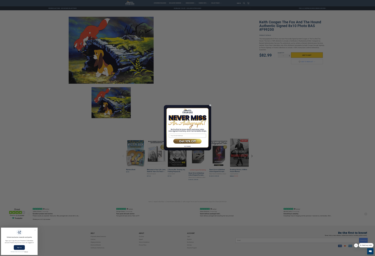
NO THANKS (187, 146)
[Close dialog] (210, 105)
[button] (187, 141)
